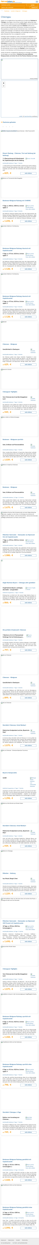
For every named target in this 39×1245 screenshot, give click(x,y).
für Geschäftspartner (5, 1243)
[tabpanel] (19, 69)
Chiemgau (24, 11)
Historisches (25, 1240)
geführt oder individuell (7, 7)
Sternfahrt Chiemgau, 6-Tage (12, 1112)
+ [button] (3, 83)
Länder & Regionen (16, 11)
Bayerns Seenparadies (10, 773)
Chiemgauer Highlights (10, 392)
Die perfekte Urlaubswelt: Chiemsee (14, 630)
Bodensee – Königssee (10, 487)
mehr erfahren (28, 173)
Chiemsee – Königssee (10, 344)
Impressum (3, 1240)
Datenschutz (11, 1240)
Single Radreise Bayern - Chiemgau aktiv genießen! (19, 582)
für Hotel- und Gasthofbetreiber (20, 1243)
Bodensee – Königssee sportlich (13, 439)
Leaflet (20, 116)
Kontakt (18, 1240)
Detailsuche (34, 7)
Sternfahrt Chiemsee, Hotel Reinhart (14, 725)
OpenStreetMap (28, 116)
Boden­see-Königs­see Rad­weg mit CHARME (17, 200)
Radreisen (6, 11)
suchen (32, 5)
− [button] (3, 86)
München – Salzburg (9, 873)
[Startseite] (2, 11)
